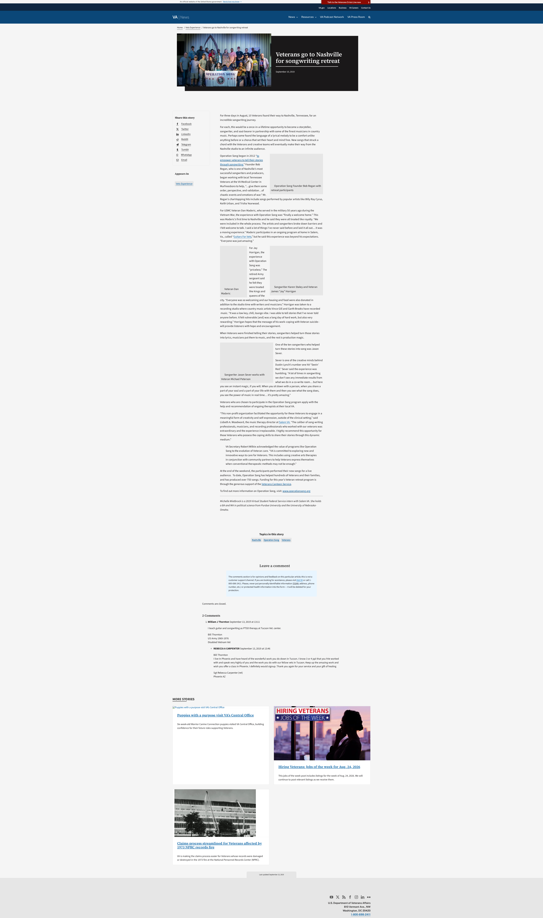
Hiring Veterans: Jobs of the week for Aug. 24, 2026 (319, 766)
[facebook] (350, 897)
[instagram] (356, 897)
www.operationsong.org (296, 491)
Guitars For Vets (242, 237)
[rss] (344, 897)
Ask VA (300, 580)
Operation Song (271, 540)
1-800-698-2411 (360, 914)
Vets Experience (184, 184)
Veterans (286, 540)
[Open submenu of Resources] (315, 17)
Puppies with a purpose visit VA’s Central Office (215, 715)
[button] (369, 17)
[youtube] (331, 897)
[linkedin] (362, 897)
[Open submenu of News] (296, 17)
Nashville (256, 540)
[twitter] (337, 897)
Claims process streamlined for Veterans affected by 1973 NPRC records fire (219, 845)
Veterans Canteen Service (276, 484)
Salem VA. (284, 422)
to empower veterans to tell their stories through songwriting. (241, 160)
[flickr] (368, 897)
